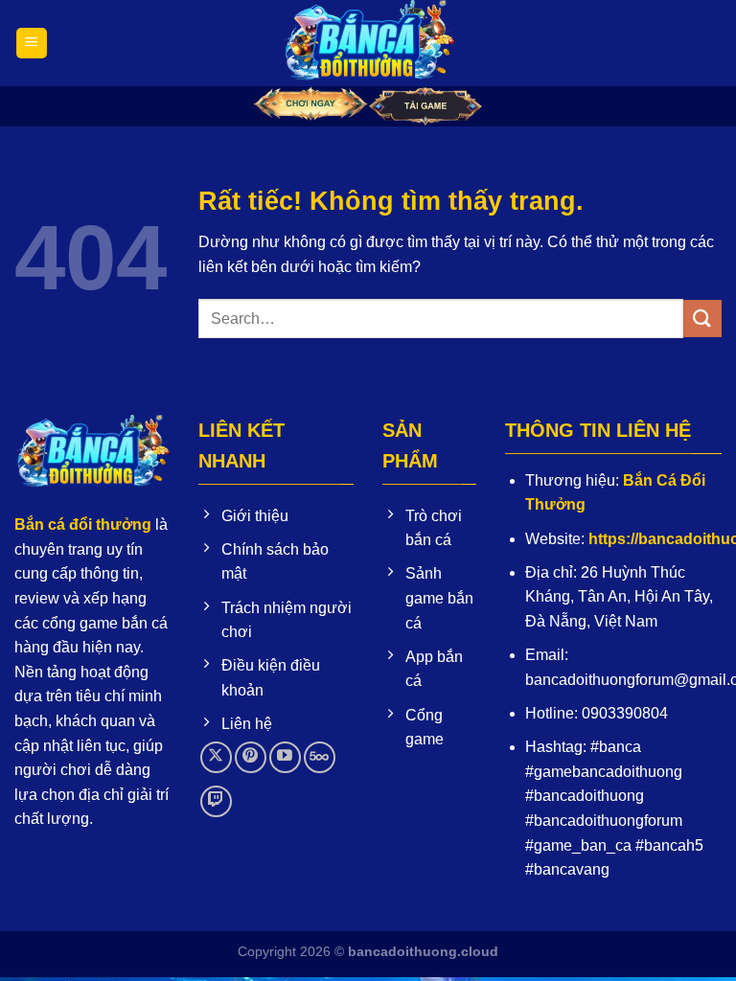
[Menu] (31, 43)
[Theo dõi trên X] (216, 757)
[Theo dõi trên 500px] (319, 757)
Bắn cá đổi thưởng (82, 524)
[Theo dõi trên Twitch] (216, 801)
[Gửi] (702, 318)
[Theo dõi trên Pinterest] (250, 757)
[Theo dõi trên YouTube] (285, 757)
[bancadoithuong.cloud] (368, 43)
